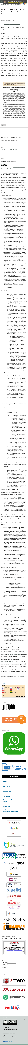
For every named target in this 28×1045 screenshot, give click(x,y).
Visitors (3, 683)
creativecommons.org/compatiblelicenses (12, 219)
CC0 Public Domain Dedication (14, 654)
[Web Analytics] (5, 1041)
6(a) (12, 314)
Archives (7, 4)
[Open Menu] (1, 1)
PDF (4, 125)
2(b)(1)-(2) (9, 232)
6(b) (21, 587)
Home (2, 4)
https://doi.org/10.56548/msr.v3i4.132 (12, 24)
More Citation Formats (6, 142)
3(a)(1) (24, 446)
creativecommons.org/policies (7, 661)
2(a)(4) (11, 332)
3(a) (20, 462)
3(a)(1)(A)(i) (22, 370)
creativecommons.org (22, 676)
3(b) (8, 507)
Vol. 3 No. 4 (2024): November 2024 (18, 4)
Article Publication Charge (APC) (10, 811)
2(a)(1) (19, 497)
